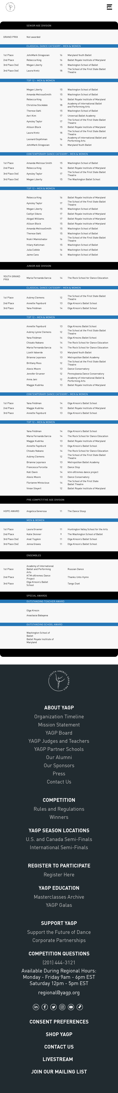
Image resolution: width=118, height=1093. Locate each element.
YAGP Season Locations (59, 830)
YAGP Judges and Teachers (59, 741)
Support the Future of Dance (59, 932)
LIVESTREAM (58, 1059)
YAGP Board (59, 733)
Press (59, 773)
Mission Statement (59, 724)
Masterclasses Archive (59, 897)
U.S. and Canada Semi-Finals (59, 839)
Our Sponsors (59, 765)
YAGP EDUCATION (59, 888)
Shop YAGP (59, 1034)
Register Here (59, 874)
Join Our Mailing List (59, 1071)
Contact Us (59, 781)
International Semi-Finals (59, 847)
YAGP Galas (59, 905)
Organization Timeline (59, 716)
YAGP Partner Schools (59, 749)
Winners (59, 817)
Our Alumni (59, 757)
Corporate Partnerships (59, 940)
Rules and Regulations (59, 809)
